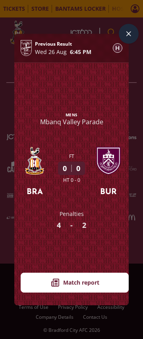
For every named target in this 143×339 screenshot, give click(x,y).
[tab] (117, 48)
